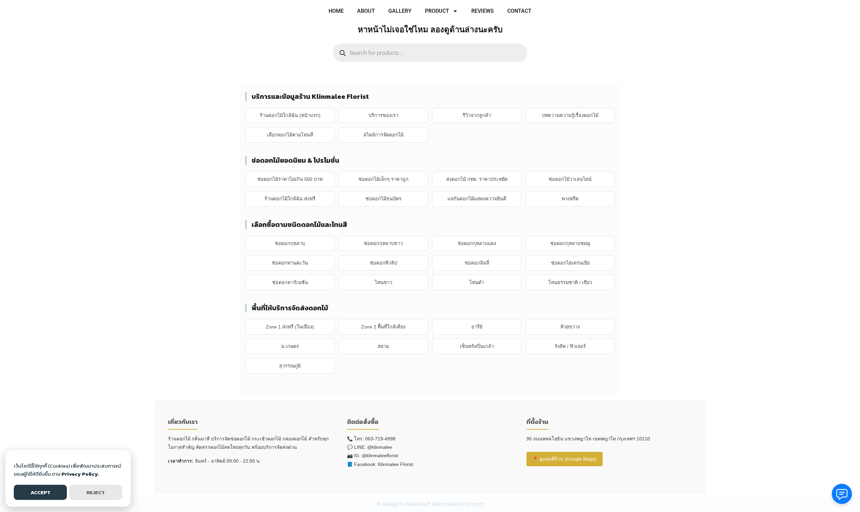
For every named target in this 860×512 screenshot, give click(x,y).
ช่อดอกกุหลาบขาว (383, 243)
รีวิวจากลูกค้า (477, 115)
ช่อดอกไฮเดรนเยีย (570, 263)
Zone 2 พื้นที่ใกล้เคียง (383, 326)
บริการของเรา (383, 115)
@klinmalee (379, 447)
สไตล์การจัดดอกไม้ (383, 134)
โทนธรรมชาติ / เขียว (570, 282)
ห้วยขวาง (570, 326)
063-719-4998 (380, 438)
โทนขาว (383, 282)
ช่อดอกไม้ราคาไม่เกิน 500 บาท (289, 179)
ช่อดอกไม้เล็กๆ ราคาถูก (383, 179)
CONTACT (519, 11)
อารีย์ (476, 326)
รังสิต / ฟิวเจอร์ (570, 346)
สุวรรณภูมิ (290, 365)
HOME (336, 11)
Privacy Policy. (80, 474)
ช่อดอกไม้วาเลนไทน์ (570, 179)
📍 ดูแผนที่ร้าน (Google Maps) (564, 459)
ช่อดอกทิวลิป (383, 263)
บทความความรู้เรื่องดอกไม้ (570, 115)
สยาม (383, 346)
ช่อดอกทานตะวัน (290, 263)
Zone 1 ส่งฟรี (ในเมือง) (290, 326)
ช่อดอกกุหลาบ (290, 243)
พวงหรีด (570, 198)
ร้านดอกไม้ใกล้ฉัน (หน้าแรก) (290, 115)
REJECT (95, 492)
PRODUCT (437, 11)
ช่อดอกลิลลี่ (477, 263)
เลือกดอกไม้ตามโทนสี (290, 134)
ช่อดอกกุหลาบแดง (477, 243)
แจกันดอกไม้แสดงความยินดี (476, 198)
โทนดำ (476, 282)
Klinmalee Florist (395, 464)
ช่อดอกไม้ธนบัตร (383, 198)
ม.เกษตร (290, 346)
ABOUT (366, 11)
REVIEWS (482, 11)
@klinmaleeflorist (380, 455)
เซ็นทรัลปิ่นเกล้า (477, 346)
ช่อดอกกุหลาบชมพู (570, 243)
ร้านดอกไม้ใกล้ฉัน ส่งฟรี (289, 198)
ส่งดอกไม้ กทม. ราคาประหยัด (477, 179)
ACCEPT (40, 492)
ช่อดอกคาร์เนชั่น (290, 282)
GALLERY (400, 11)
